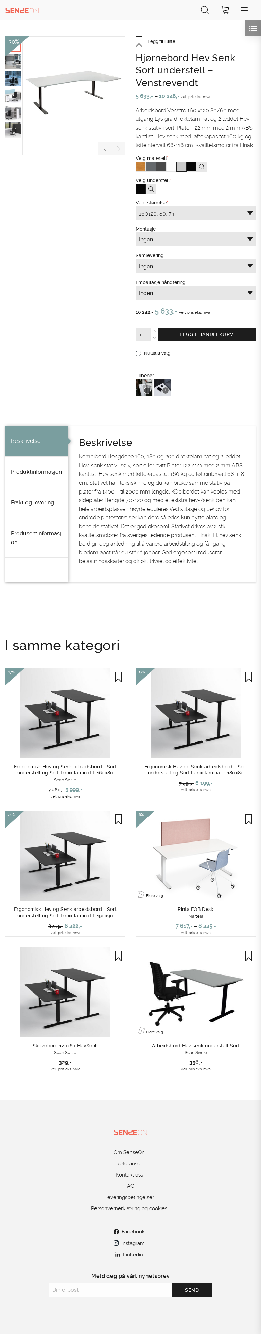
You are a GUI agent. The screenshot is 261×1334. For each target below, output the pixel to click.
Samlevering (185, 310)
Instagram (133, 1243)
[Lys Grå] (181, 167)
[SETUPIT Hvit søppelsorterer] (144, 387)
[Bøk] (141, 167)
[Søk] (205, 10)
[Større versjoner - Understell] (151, 189)
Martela (195, 916)
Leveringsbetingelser (129, 1197)
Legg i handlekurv (207, 334)
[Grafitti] (161, 167)
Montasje (185, 296)
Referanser (129, 1164)
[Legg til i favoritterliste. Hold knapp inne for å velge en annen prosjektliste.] (118, 676)
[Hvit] (171, 167)
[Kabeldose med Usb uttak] (162, 387)
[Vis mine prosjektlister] (253, 28)
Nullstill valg (157, 353)
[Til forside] (22, 10)
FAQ (129, 1186)
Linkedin (133, 1255)
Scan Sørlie (65, 779)
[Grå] (151, 167)
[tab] (36, 441)
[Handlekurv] (225, 10)
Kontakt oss (129, 1175)
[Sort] (192, 167)
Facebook (133, 1232)
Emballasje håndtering (185, 323)
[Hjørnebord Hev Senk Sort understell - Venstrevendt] (73, 95)
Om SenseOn (129, 1152)
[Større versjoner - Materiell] (202, 167)
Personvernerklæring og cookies (129, 1208)
